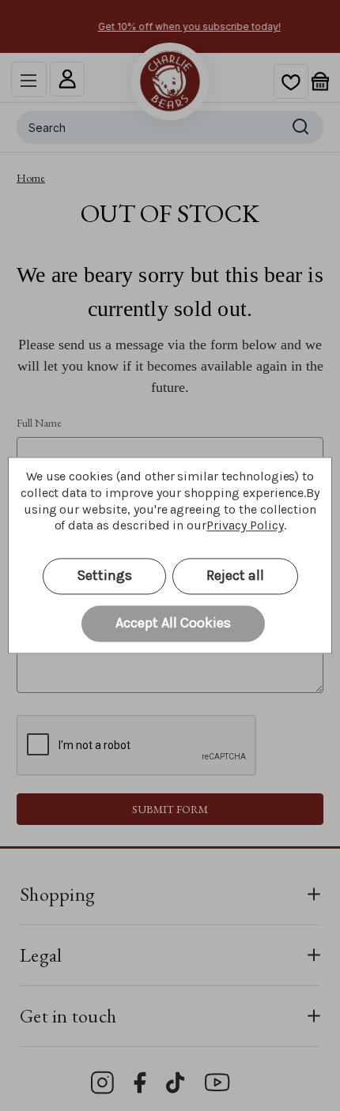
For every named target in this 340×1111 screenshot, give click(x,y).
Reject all (235, 576)
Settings (104, 576)
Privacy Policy (244, 525)
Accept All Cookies (173, 623)
